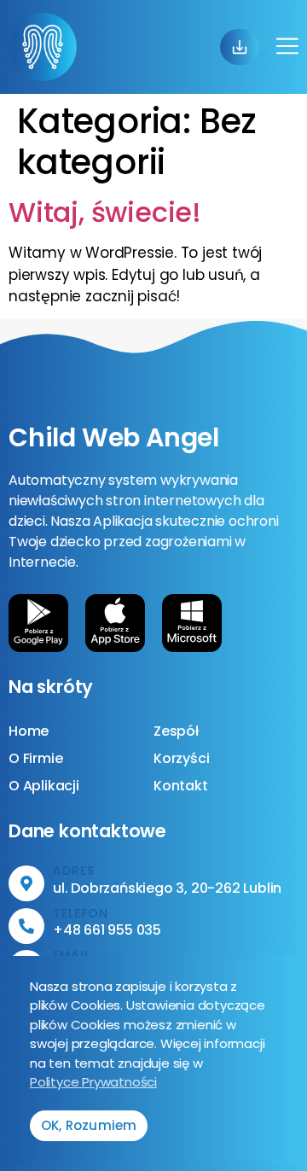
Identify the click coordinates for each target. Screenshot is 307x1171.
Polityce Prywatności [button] (93, 1082)
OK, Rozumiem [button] (88, 1125)
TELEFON (80, 913)
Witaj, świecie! (105, 212)
